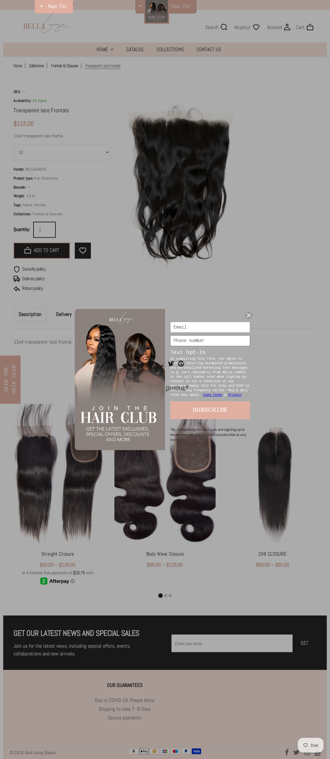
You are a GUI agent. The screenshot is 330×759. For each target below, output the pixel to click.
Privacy (235, 395)
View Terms (212, 395)
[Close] (249, 315)
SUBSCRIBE (210, 410)
